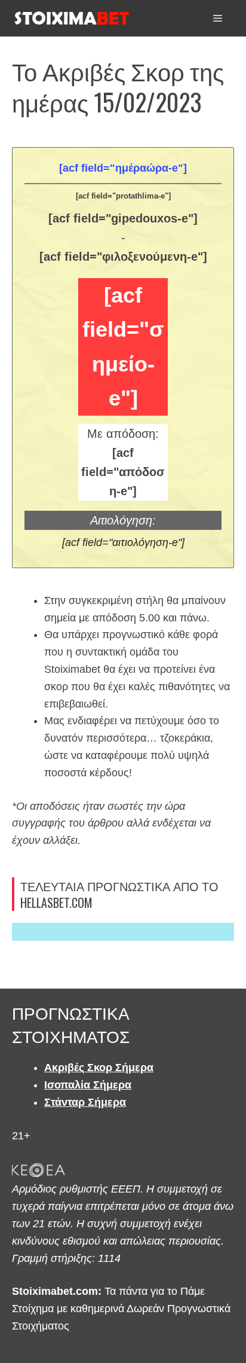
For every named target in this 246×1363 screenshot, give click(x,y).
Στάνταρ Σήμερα (85, 1102)
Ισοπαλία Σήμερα (87, 1085)
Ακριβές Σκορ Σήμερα (98, 1068)
